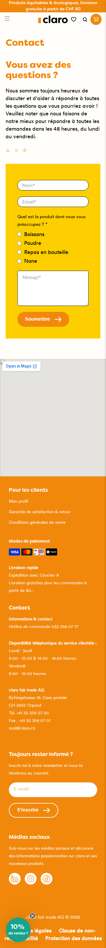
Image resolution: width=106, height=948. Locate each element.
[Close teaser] (32, 916)
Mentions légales (31, 930)
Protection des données (73, 938)
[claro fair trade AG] (53, 19)
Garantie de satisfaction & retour (40, 511)
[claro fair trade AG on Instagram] (16, 151)
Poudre (32, 243)
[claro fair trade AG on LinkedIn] (8, 151)
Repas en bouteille (46, 252)
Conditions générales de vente (37, 522)
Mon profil (18, 501)
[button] (18, 929)
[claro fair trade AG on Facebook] (24, 151)
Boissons (34, 234)
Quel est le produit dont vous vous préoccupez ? (51, 220)
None (30, 261)
